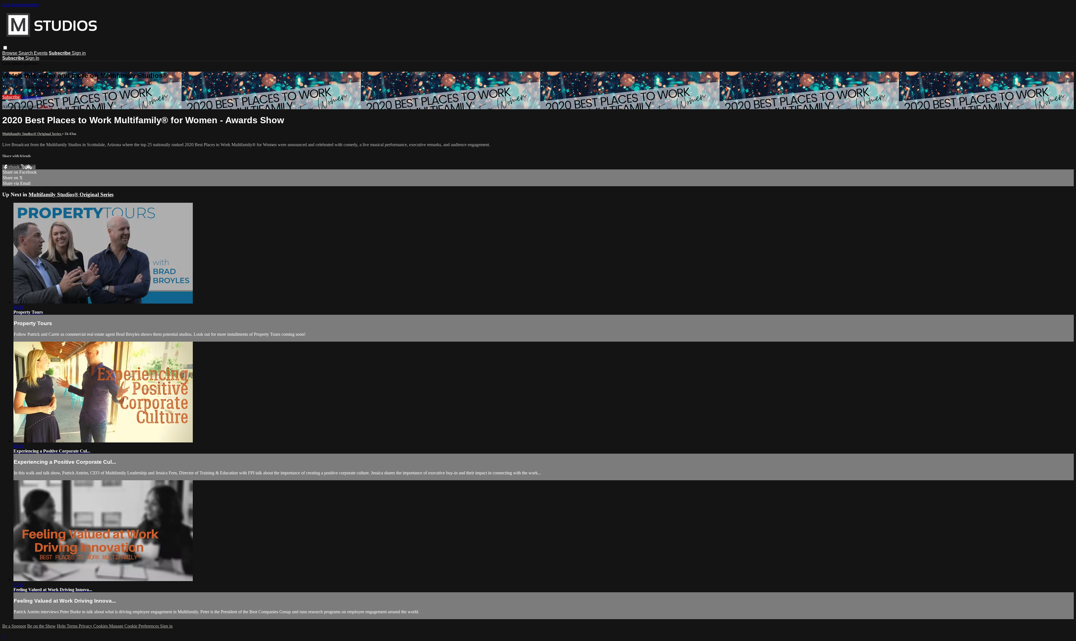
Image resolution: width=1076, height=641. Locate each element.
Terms (73, 626)
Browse (10, 53)
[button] (5, 48)
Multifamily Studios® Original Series (32, 134)
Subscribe (11, 97)
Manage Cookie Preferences (134, 626)
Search (26, 53)
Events (41, 53)
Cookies (101, 626)
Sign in (79, 53)
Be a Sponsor (14, 626)
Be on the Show (41, 626)
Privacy (86, 626)
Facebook (11, 166)
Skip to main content (20, 4)
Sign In (32, 58)
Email (30, 166)
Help (62, 626)
